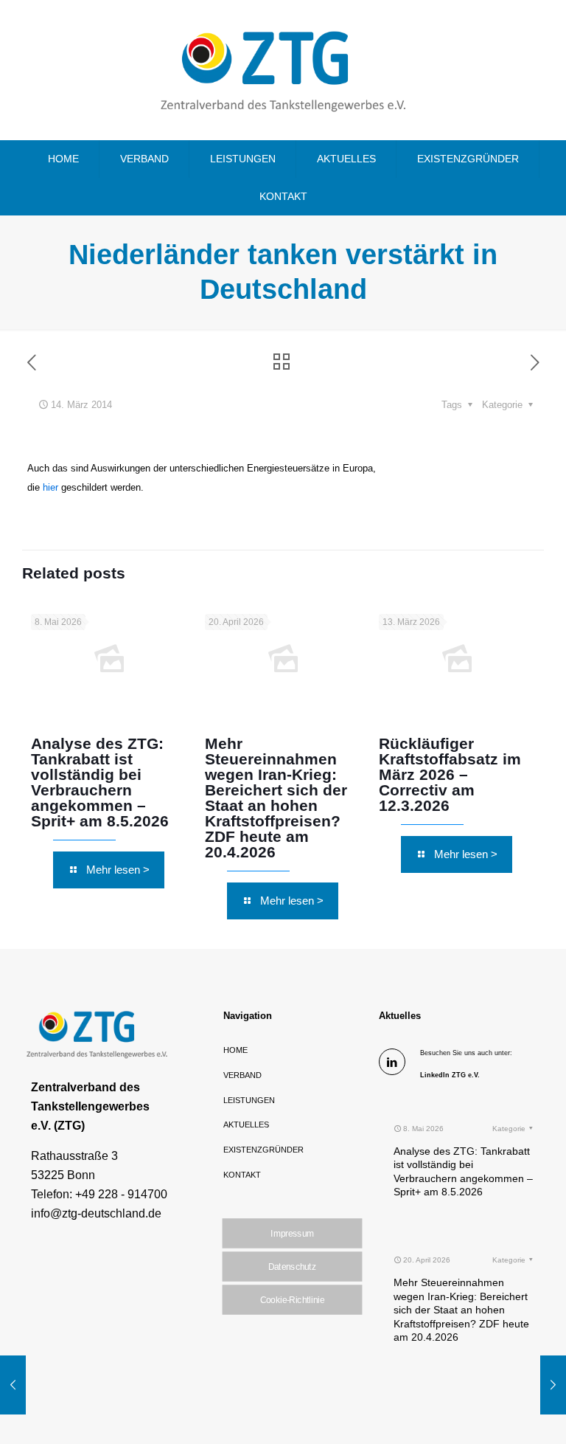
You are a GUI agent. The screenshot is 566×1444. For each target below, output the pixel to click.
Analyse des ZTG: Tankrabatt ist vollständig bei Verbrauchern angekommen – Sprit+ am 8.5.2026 (100, 782)
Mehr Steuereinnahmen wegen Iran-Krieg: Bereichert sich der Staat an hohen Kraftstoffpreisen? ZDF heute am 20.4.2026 (276, 797)
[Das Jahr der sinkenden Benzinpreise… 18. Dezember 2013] (13, 1384)
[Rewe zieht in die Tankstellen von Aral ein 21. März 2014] (553, 1384)
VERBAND (242, 1075)
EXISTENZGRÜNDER (263, 1149)
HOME (235, 1050)
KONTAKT (242, 1174)
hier (52, 487)
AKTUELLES (246, 1124)
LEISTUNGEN (249, 1100)
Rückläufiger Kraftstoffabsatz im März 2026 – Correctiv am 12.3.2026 (450, 774)
